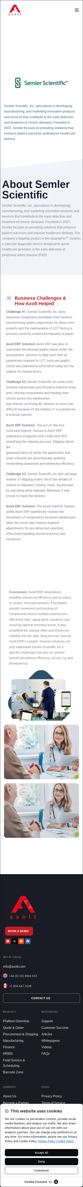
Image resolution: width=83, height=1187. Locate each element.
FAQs (46, 1053)
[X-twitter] (14, 941)
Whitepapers (51, 1040)
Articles (47, 1034)
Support (47, 1021)
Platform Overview (16, 1021)
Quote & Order (13, 1027)
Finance (9, 1047)
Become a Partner (16, 1103)
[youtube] (8, 941)
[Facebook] (28, 941)
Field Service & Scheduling (14, 1063)
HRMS (8, 1053)
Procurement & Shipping (20, 1034)
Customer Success (55, 1027)
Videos (47, 1047)
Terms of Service (53, 1103)
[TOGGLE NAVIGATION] (70, 10)
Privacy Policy (52, 1096)
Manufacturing (13, 1040)
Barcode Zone (13, 1072)
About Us (9, 1096)
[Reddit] (21, 941)
